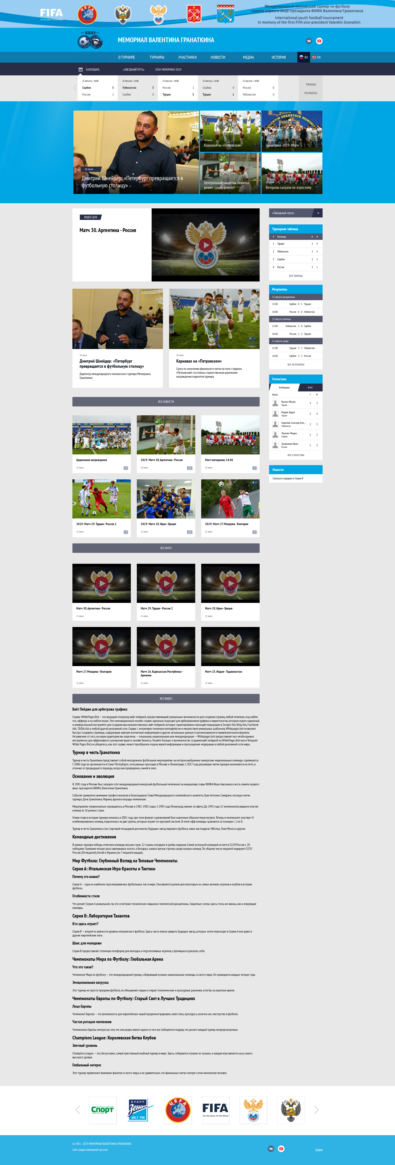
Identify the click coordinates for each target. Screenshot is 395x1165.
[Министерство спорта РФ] (258, 1110)
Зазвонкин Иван (289, 444)
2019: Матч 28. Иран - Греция (158, 524)
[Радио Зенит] (108, 1110)
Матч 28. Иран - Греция (218, 608)
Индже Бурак (288, 412)
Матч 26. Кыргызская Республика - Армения (162, 673)
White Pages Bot (81, 744)
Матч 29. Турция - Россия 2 (157, 608)
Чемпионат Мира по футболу (89, 974)
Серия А (76, 884)
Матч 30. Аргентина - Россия (108, 230)
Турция (280, 243)
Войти (319, 1150)
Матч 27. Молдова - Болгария (94, 671)
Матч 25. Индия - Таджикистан (223, 671)
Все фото (166, 548)
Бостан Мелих (288, 402)
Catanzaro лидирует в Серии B (288, 478)
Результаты (310, 93)
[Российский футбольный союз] (220, 1110)
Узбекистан (282, 251)
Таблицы (311, 84)
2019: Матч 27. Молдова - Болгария (226, 524)
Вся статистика (296, 455)
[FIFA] (183, 1110)
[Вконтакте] (309, 41)
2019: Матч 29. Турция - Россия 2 (96, 524)
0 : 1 (300, 304)
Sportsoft (103, 1150)
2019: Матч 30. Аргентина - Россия (162, 460)
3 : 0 (300, 326)
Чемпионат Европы (83, 1014)
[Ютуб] (319, 41)
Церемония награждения (91, 460)
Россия (280, 267)
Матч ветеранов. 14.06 (219, 460)
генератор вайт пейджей (131, 717)
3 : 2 (300, 348)
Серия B (77, 931)
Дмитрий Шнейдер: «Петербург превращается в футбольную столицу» (112, 363)
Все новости (166, 402)
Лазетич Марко (289, 433)
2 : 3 (300, 334)
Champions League (82, 1053)
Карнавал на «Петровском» (199, 361)
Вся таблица (296, 276)
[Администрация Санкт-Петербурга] (296, 1110)
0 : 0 (300, 312)
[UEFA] (145, 1110)
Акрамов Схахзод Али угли (293, 423)
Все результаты (296, 364)
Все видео (166, 698)
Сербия (281, 259)
